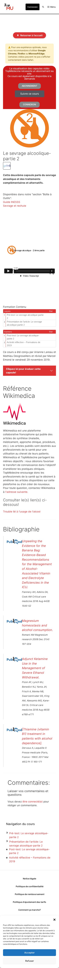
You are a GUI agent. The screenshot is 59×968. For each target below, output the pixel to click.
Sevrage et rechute (14, 205)
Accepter (29, 952)
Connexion (32, 7)
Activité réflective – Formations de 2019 (23, 344)
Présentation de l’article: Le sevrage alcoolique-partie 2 (24, 323)
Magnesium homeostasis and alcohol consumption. (37, 625)
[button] (54, 919)
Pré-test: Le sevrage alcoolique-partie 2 (25, 316)
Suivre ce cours (29, 93)
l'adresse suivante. (16, 491)
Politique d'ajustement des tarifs (29, 902)
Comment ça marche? (29, 910)
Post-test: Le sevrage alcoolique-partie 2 (23, 337)
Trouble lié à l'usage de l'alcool (21, 511)
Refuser (29, 960)
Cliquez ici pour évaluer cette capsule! (23, 370)
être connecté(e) (33, 801)
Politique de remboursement (29, 894)
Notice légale (29, 878)
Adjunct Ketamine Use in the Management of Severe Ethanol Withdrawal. (35, 668)
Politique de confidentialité (29, 886)
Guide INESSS (11, 202)
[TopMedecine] (8, 7)
